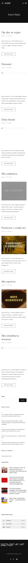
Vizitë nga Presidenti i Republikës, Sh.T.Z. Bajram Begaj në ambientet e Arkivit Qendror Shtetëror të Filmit (13, 430)
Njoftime (22, 543)
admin (3, 35)
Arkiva (17, 543)
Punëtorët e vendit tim (13, 227)
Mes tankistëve (9, 173)
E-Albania (3, 544)
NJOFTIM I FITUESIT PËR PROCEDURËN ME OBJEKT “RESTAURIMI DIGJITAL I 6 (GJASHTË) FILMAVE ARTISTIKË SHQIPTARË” (13, 422)
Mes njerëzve (8, 281)
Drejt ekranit (8, 119)
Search (3, 396)
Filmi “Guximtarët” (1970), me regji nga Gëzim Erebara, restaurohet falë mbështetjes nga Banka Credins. (12, 415)
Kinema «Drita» (10, 544)
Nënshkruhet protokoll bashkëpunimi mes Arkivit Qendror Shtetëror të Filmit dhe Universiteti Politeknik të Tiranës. (13, 443)
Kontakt (10, 545)
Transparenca (4, 545)
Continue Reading (8, 109)
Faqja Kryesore (4, 543)
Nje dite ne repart (11, 32)
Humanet (6, 64)
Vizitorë (21, 544)
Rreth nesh (11, 543)
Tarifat (16, 544)
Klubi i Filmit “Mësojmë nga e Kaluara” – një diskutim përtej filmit (13, 436)
